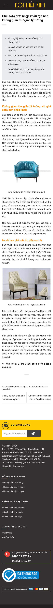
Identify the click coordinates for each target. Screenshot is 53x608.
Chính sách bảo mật (12, 517)
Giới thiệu (7, 533)
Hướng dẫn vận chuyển (13, 491)
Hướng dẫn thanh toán (13, 487)
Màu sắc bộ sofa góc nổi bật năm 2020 (27, 55)
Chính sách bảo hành (13, 512)
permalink (6, 389)
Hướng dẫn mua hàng (13, 482)
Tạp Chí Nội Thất (28, 386)
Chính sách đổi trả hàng (14, 508)
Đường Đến (8, 537)
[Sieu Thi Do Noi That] (30, 4)
